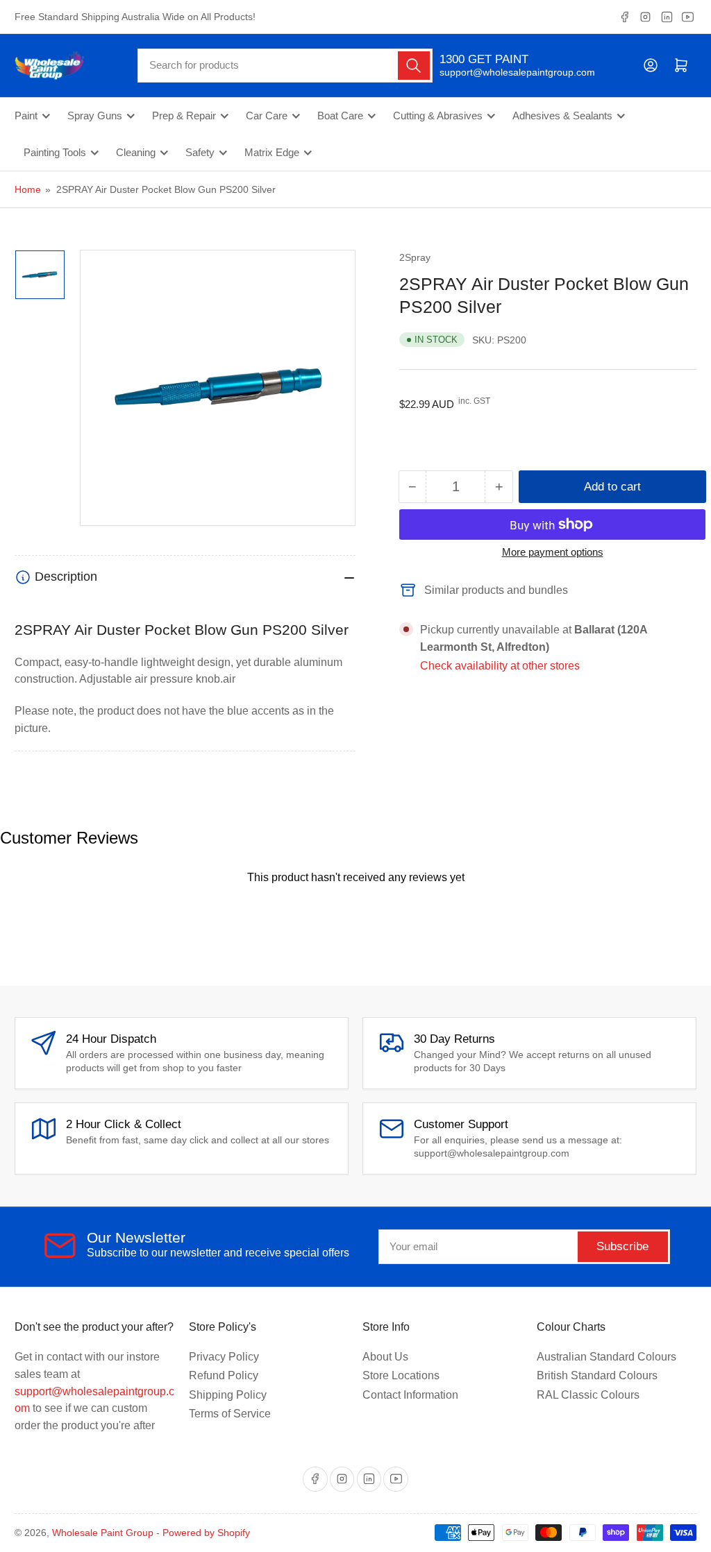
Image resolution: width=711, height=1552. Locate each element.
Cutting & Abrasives (438, 115)
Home (28, 189)
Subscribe (622, 1246)
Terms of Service (230, 1413)
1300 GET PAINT (484, 59)
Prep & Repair (184, 115)
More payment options (552, 552)
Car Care (266, 115)
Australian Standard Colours (606, 1357)
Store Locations (401, 1375)
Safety (200, 152)
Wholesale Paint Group (102, 1532)
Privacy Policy (224, 1357)
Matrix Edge (271, 152)
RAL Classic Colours (588, 1395)
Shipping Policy (228, 1395)
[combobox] (285, 66)
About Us (385, 1357)
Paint (26, 115)
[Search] (414, 65)
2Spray (414, 257)
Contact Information (410, 1395)
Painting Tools (55, 152)
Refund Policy (223, 1375)
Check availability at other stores (500, 666)
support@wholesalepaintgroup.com (505, 72)
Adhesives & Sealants (562, 115)
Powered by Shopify (206, 1532)
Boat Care (340, 115)
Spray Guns (94, 115)
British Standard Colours (597, 1375)
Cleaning (136, 152)
